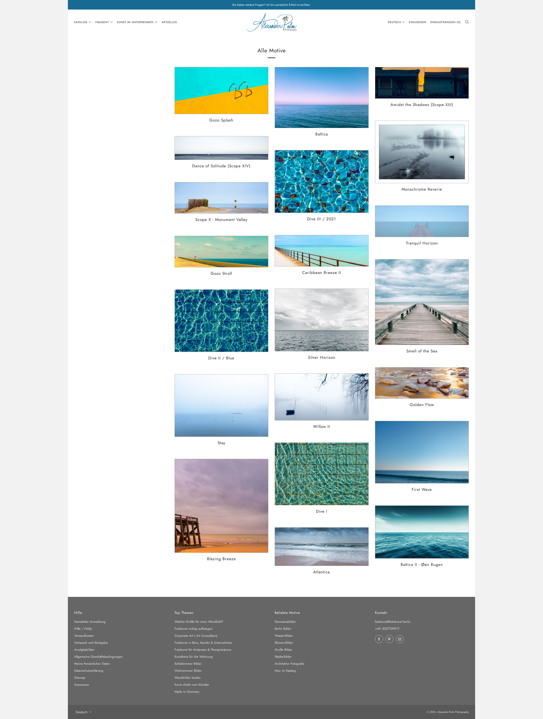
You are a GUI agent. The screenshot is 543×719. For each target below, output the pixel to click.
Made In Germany (187, 691)
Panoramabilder (285, 621)
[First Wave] (422, 452)
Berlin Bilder (283, 628)
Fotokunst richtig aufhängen (194, 628)
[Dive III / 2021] (322, 181)
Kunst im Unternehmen (135, 22)
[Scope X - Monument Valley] (222, 198)
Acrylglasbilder (84, 649)
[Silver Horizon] (322, 320)
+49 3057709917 (387, 628)
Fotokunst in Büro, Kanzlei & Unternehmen (203, 642)
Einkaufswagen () (445, 22)
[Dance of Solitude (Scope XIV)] (222, 148)
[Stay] (222, 405)
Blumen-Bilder (284, 642)
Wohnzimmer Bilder (188, 670)
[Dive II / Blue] (222, 320)
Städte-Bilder (283, 656)
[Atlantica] (322, 546)
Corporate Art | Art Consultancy (196, 635)
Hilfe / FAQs (83, 628)
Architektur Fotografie (289, 663)
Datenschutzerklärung (88, 670)
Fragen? (102, 22)
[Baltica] (322, 97)
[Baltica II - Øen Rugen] (422, 531)
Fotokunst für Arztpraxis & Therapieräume (203, 649)
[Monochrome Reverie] (422, 152)
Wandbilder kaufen (188, 677)
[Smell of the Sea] (422, 302)
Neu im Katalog (285, 670)
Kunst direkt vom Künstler (192, 684)
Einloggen (417, 22)
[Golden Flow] (422, 383)
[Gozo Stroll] (222, 251)
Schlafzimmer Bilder (188, 663)
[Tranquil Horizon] (422, 221)
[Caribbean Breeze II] (322, 251)
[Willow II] (322, 396)
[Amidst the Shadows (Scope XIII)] (422, 83)
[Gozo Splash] (222, 90)
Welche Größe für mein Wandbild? (199, 621)
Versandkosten (84, 635)
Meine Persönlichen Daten (92, 663)
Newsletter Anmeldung (90, 621)
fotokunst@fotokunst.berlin (393, 621)
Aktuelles (169, 22)
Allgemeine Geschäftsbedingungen (98, 656)
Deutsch (394, 22)
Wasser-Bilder (284, 635)
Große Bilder (283, 649)
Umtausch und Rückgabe (91, 642)
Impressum (81, 684)
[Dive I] (322, 474)
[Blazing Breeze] (222, 506)
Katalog (80, 22)
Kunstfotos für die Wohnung (194, 656)
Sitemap (79, 677)
